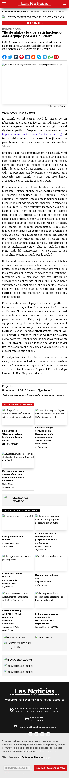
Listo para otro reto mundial (12, 538)
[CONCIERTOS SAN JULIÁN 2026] (19, 645)
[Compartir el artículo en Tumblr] (16, 57)
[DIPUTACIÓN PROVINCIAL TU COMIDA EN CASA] (34, 17)
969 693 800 (37, 717)
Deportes (34, 23)
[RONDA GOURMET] (16, 637)
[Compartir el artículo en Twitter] (10, 57)
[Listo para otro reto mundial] (18, 522)
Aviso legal (11, 700)
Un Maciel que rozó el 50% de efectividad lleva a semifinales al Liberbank (13, 476)
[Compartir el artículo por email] (56, 57)
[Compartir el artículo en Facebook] (4, 57)
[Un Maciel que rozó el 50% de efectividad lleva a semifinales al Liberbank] (18, 460)
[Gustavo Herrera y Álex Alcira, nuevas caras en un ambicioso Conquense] (18, 600)
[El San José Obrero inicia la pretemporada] (18, 563)
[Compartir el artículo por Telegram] (45, 57)
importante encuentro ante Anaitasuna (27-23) (32, 134)
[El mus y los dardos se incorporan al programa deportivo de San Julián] (51, 522)
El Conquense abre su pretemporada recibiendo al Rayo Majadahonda (46, 619)
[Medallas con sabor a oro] (51, 563)
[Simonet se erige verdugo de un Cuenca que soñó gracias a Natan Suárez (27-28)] (51, 417)
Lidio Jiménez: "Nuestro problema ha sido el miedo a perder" (12, 435)
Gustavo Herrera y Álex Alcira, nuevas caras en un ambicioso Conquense (12, 616)
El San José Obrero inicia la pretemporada (12, 576)
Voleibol (34, 11)
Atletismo (47, 11)
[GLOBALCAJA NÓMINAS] (19, 499)
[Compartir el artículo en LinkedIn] (27, 57)
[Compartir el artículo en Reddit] (33, 57)
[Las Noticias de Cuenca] (18, 665)
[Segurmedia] (43, 637)
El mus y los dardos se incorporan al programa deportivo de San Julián (46, 538)
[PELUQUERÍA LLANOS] (18, 659)
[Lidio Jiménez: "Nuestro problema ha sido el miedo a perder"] (18, 417)
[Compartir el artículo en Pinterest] (21, 57)
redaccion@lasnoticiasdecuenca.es (37, 727)
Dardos (60, 11)
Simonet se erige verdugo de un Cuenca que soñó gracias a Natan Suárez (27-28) (44, 433)
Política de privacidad (31, 700)
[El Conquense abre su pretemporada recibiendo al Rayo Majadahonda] (51, 600)
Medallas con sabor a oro (46, 576)
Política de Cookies (54, 700)
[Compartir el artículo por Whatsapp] (50, 57)
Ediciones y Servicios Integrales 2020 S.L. (37, 708)
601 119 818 (37, 720)
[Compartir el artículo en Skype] (39, 57)
